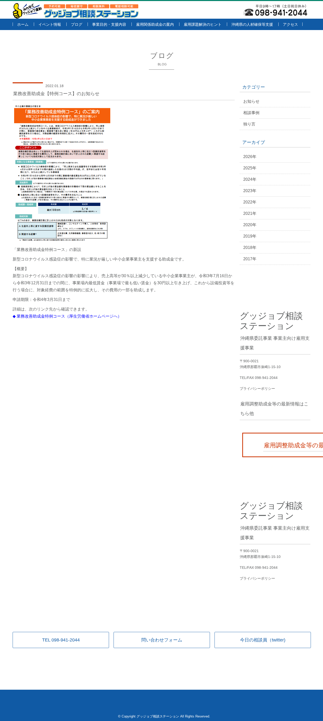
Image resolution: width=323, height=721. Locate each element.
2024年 (249, 179)
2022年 (249, 202)
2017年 (249, 259)
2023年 (249, 191)
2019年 (249, 236)
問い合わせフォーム (161, 639)
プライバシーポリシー (257, 389)
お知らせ (251, 101)
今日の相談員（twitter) (262, 639)
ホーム (23, 24)
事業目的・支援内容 (109, 24)
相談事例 (251, 113)
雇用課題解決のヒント (203, 24)
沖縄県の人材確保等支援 (252, 24)
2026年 (249, 156)
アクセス (290, 24)
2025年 (249, 168)
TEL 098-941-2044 (61, 639)
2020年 (249, 225)
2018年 (249, 247)
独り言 (249, 124)
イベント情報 (49, 24)
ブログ (76, 24)
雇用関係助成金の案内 (155, 24)
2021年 (249, 213)
